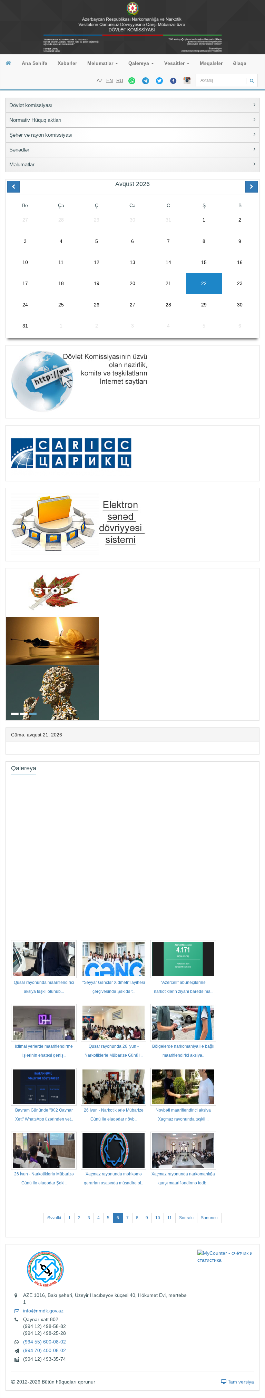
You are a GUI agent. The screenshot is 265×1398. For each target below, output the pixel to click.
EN (109, 80)
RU (119, 80)
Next (257, 643)
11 (169, 1217)
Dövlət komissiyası (30, 105)
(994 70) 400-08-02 (44, 1350)
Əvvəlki (54, 1217)
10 (157, 1217)
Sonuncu (209, 1217)
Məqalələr (211, 63)
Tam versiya (240, 1382)
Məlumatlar (101, 63)
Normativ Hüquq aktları (35, 120)
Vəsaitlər (175, 63)
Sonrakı (186, 1217)
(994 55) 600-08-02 (44, 1342)
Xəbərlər (67, 63)
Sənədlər (19, 150)
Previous (8, 643)
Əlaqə (239, 63)
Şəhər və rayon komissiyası (40, 135)
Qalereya (139, 63)
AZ (100, 80)
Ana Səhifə (34, 63)
